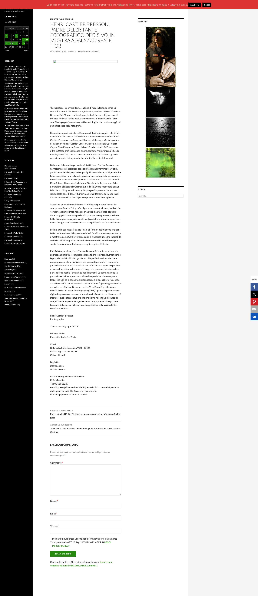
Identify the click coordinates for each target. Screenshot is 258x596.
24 (23, 43)
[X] (254, 294)
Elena (73, 51)
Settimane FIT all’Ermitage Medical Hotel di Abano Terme (16, 77)
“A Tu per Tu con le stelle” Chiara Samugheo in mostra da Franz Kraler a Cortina (85, 428)
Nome (54, 501)
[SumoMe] (254, 316)
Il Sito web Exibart (11, 178)
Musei (7, 284)
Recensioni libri (10, 295)
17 (23, 39)
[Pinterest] (254, 301)
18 (27, 39)
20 (10, 43)
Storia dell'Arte (10, 305)
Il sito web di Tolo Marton (14, 233)
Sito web (54, 526)
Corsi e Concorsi (11, 266)
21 (13, 43)
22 (17, 43)
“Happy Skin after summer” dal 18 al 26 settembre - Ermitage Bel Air (16, 128)
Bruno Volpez (9, 140)
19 (6, 43)
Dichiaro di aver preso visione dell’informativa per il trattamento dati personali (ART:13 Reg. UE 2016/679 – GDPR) (84, 542)
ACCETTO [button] (194, 5)
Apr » (26, 51)
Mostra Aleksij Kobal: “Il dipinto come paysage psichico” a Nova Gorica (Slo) (85, 414)
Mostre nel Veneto (11, 280)
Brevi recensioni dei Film (14, 262)
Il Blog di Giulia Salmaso (13, 223)
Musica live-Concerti (12, 288)
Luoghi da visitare (11, 273)
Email (53, 513)
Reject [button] (207, 5)
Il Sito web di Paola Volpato (14, 244)
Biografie (8, 259)
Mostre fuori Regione (61, 19)
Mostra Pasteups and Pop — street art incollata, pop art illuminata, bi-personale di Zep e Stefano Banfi (16, 145)
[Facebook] (254, 287)
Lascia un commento (90, 51)
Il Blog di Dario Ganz (12, 201)
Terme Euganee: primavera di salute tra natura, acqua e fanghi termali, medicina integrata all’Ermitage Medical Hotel (16, 99)
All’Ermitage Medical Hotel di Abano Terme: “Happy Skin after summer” (15, 133)
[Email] (254, 309)
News (6, 291)
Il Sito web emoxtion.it (13, 240)
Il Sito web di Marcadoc (13, 236)
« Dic (7, 51)
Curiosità (8, 270)
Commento (56, 462)
